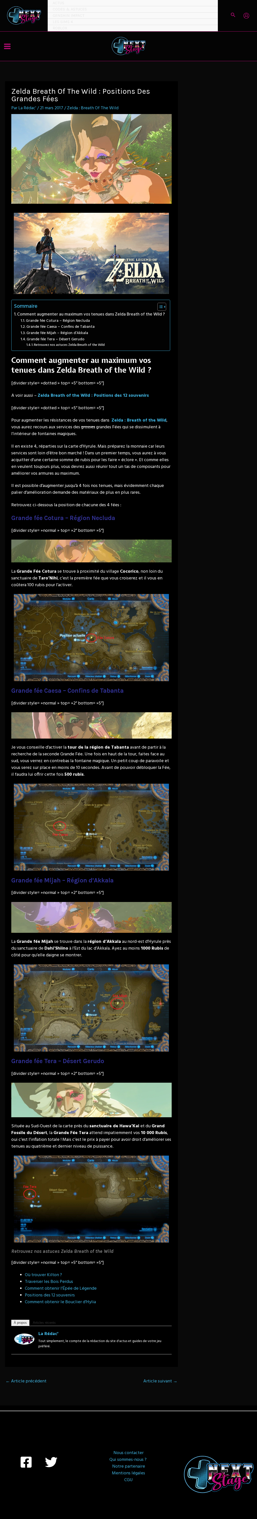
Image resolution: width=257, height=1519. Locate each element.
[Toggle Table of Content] (159, 306)
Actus (58, 3)
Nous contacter (128, 1453)
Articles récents (44, 1323)
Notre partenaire (128, 1466)
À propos (20, 1323)
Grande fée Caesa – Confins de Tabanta (60, 327)
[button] (233, 16)
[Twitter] (51, 1462)
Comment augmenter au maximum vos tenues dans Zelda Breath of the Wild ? (91, 314)
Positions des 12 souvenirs (50, 1295)
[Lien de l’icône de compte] (246, 16)
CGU (128, 1480)
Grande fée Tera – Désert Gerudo (55, 339)
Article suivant (160, 1381)
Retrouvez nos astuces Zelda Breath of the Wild (69, 345)
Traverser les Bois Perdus (49, 1281)
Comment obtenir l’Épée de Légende (61, 1288)
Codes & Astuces (70, 9)
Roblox (60, 28)
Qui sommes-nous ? (128, 1459)
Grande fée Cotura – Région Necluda (58, 321)
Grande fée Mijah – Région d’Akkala (57, 333)
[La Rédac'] (24, 1339)
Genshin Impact (68, 15)
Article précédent (26, 1381)
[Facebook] (26, 1462)
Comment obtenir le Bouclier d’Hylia (60, 1302)
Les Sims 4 (63, 21)
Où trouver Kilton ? (43, 1275)
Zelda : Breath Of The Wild (92, 108)
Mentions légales (128, 1473)
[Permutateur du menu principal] (7, 46)
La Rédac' (48, 1334)
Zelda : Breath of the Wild (138, 420)
